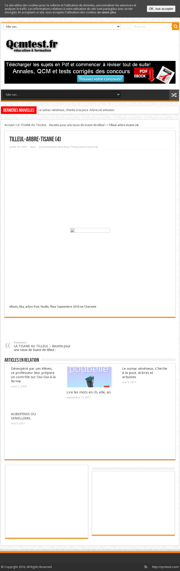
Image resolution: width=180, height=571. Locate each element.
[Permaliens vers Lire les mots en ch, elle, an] (89, 377)
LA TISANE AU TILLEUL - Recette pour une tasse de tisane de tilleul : (61, 125)
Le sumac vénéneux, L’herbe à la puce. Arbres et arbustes (76, 110)
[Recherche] (175, 26)
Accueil (9, 125)
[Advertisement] (90, 187)
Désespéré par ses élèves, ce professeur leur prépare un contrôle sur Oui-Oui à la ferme (33, 374)
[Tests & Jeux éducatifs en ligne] (90, 45)
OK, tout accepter (161, 9)
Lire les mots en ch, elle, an (89, 392)
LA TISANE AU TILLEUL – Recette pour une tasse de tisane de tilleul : (42, 346)
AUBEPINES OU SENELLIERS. (23, 416)
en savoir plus (107, 12)
